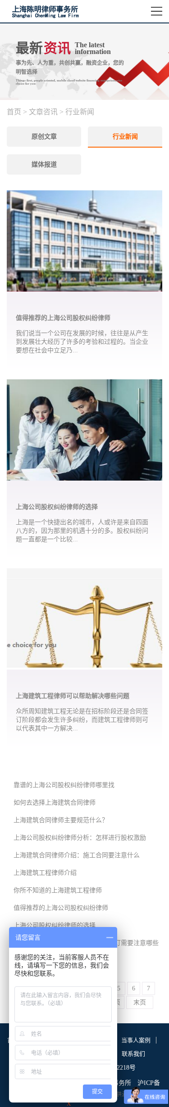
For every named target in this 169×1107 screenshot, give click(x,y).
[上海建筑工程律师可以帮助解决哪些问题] (84, 574)
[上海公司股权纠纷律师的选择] (84, 385)
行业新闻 (79, 112)
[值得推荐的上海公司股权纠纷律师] (84, 196)
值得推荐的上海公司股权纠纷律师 (63, 318)
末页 (139, 1002)
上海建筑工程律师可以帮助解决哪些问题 (72, 696)
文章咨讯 (43, 112)
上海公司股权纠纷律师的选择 (57, 507)
